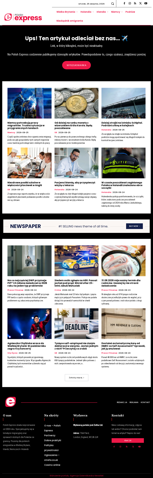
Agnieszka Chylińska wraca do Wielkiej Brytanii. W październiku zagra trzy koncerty (26, 346)
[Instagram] (129, 3)
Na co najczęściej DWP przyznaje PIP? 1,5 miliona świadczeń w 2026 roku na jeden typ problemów (27, 283)
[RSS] (135, 3)
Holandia (106, 130)
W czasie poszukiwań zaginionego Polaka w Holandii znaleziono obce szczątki (121, 185)
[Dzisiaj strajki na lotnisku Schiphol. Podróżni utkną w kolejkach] (123, 103)
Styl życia (12, 353)
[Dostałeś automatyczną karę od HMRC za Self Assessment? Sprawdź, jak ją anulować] (123, 323)
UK (56, 132)
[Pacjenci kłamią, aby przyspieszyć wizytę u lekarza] (77, 163)
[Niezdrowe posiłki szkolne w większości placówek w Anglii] (29, 163)
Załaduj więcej (75, 377)
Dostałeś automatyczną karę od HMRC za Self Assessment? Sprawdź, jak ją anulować (123, 346)
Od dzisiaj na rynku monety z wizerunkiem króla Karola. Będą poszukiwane (73, 125)
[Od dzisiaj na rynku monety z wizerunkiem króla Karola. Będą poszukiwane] (77, 103)
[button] (112, 3)
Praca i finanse (15, 290)
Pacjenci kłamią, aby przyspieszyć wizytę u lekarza (75, 184)
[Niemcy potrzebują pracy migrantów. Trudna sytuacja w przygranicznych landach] (29, 103)
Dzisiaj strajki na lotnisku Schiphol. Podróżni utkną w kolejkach (122, 124)
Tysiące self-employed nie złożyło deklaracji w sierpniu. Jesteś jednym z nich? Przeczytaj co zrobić (76, 346)
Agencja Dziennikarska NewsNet (87, 475)
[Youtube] (146, 3)
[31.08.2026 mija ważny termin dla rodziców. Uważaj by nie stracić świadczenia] (123, 260)
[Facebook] (124, 3)
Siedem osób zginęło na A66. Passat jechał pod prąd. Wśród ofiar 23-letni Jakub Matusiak (76, 283)
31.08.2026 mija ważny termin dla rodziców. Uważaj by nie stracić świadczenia (120, 283)
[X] (140, 3)
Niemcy (11, 132)
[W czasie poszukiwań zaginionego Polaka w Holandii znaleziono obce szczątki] (123, 163)
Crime (58, 290)
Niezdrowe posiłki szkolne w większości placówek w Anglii (24, 184)
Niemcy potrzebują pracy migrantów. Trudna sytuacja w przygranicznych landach (26, 125)
